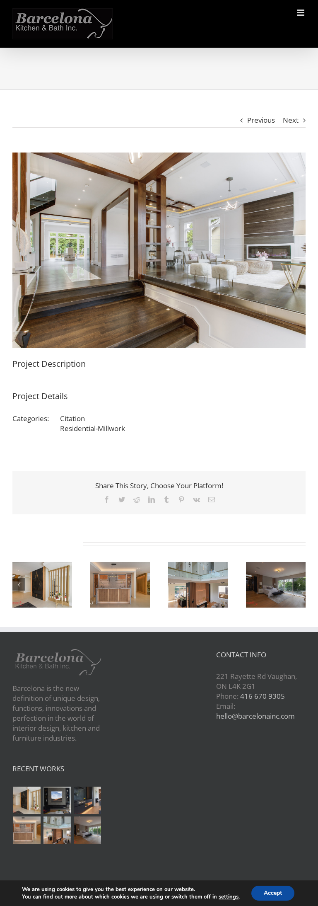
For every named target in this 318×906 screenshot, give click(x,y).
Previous (261, 120)
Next (291, 120)
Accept (273, 893)
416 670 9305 (262, 696)
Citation (72, 418)
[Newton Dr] (26, 800)
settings (228, 897)
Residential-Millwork (92, 428)
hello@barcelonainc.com (255, 716)
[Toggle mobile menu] (301, 12)
